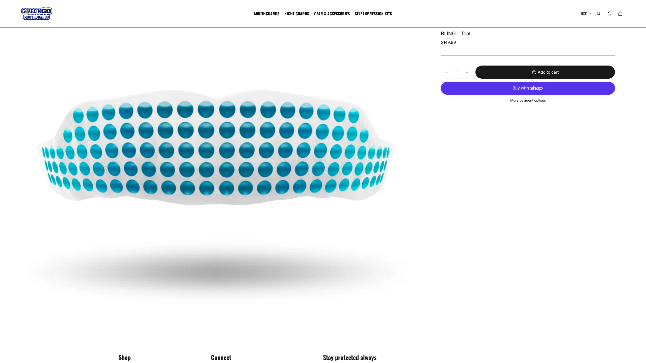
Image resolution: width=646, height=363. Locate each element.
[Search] (598, 13)
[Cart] (620, 13)
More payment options (528, 100)
